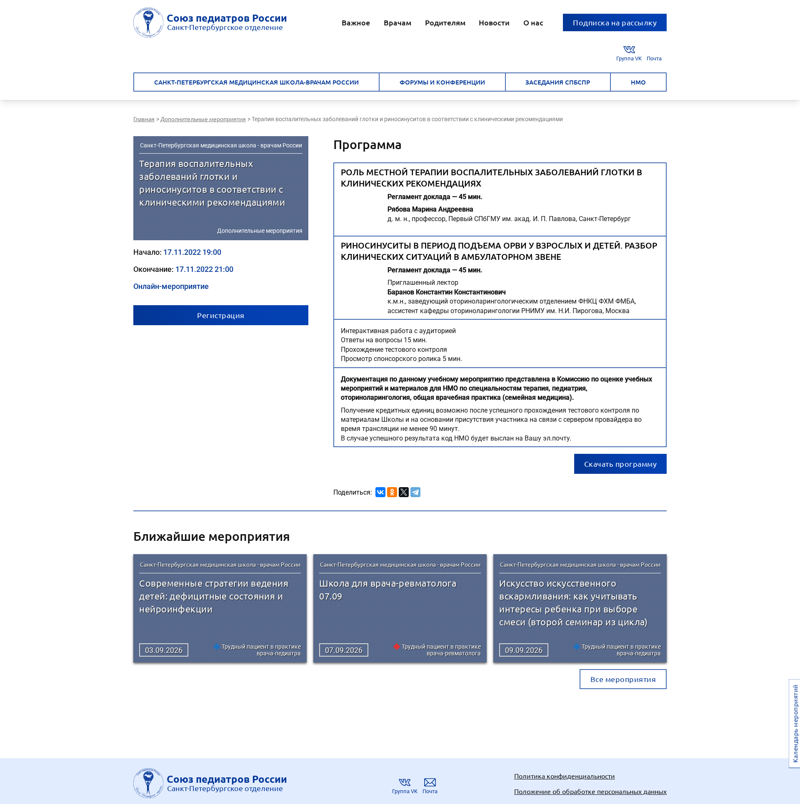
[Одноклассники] (392, 490)
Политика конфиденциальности (564, 776)
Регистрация (221, 315)
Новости (494, 22)
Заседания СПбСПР (557, 82)
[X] (404, 490)
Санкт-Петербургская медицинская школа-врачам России (256, 82)
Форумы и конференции (442, 82)
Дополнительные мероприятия (259, 230)
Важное (356, 22)
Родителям (445, 22)
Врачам (397, 22)
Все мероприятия (623, 679)
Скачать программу (620, 463)
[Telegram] (415, 490)
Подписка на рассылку (615, 22)
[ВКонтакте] (380, 490)
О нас (533, 22)
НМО (638, 82)
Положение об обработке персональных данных (590, 791)
